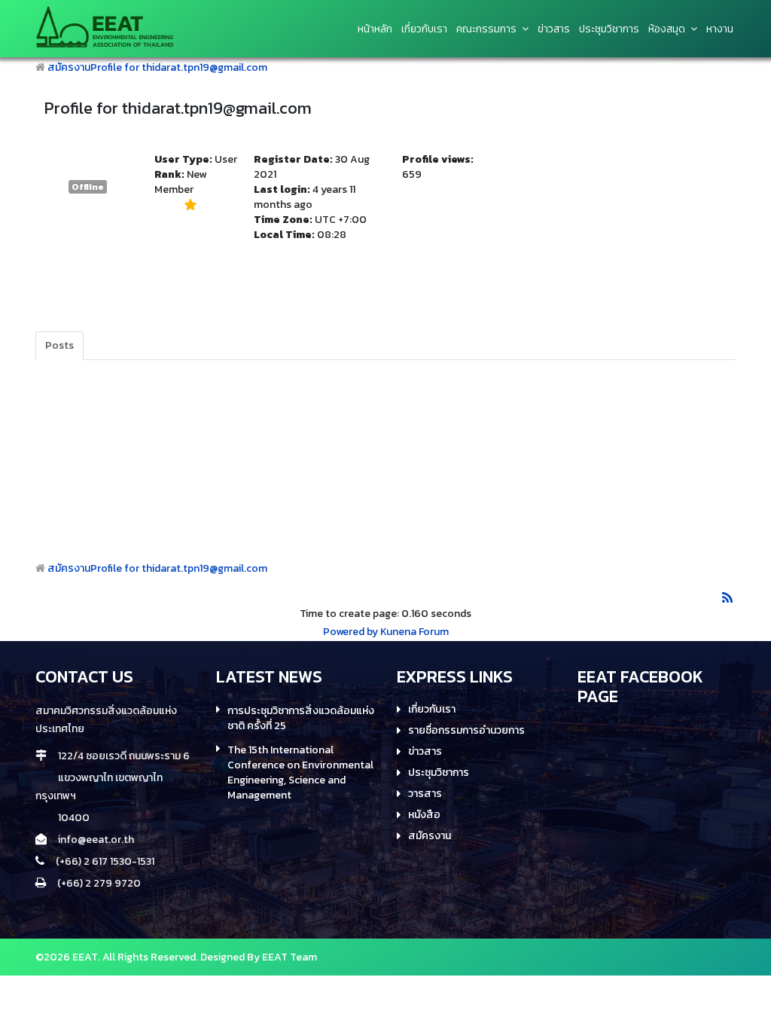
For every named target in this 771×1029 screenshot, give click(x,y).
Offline (88, 187)
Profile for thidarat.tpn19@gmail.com (178, 67)
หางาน (719, 29)
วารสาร (425, 794)
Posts (59, 345)
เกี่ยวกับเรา (424, 29)
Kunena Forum (414, 632)
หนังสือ (424, 815)
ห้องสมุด (666, 29)
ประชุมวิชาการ (609, 29)
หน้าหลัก (375, 29)
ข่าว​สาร (554, 29)
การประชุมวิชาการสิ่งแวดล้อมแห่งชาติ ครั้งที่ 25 (300, 719)
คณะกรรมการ (486, 29)
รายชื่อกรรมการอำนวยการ (466, 730)
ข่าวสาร (425, 751)
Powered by (350, 632)
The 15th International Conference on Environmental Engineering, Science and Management (300, 773)
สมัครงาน (68, 67)
